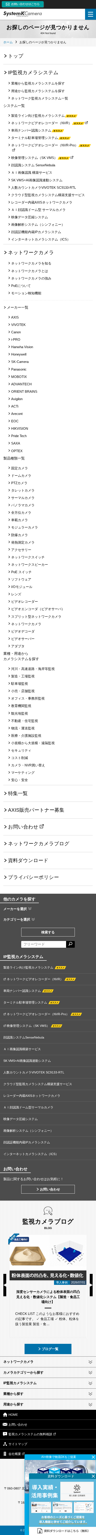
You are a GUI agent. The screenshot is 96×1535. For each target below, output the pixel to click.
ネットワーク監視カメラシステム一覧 (39, 98)
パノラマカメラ (23, 505)
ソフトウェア (21, 579)
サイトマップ (17, 1444)
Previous (4, 1285)
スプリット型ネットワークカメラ (36, 616)
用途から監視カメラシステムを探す (38, 91)
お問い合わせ (23, 827)
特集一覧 (18, 793)
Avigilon (17, 399)
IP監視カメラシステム (33, 72)
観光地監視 (19, 713)
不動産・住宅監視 (24, 721)
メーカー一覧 (17, 307)
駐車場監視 (19, 683)
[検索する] (70, 944)
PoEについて (21, 286)
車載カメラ (19, 520)
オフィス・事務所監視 (28, 698)
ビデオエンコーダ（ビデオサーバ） (38, 609)
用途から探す (13, 1404)
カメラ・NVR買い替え (28, 765)
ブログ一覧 (50, 1349)
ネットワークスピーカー (29, 564)
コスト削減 (19, 758)
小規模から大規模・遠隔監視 (33, 743)
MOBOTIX (19, 377)
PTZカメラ (19, 483)
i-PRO (15, 339)
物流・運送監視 (23, 728)
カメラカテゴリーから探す (23, 1372)
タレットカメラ (23, 490)
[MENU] (90, 14)
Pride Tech (19, 436)
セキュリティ (21, 750)
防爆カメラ (19, 535)
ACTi (14, 406)
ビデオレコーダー (24, 601)
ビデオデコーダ (23, 631)
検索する (48, 932)
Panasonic (19, 369)
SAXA (15, 443)
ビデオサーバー (23, 639)
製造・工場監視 (23, 676)
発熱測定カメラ (23, 542)
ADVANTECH (21, 384)
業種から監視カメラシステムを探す (38, 83)
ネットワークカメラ (31, 252)
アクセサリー (21, 550)
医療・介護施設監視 (26, 735)
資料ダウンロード (28, 860)
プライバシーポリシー (33, 877)
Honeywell (18, 354)
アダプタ (18, 646)
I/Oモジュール (21, 587)
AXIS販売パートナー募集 (36, 810)
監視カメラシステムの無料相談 (30, 1434)
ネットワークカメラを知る (31, 263)
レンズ (16, 594)
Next (91, 1285)
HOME (13, 1414)
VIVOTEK (18, 325)
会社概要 (14, 1454)
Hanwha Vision (22, 347)
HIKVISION (19, 428)
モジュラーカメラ (24, 527)
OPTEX (17, 451)
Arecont (17, 414)
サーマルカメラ (23, 498)
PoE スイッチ (21, 572)
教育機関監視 (21, 706)
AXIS (15, 317)
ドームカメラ (21, 475)
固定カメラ (19, 468)
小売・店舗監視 (23, 691)
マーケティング (23, 772)
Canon (16, 332)
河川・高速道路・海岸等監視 (33, 669)
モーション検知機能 (26, 293)
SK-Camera (20, 362)
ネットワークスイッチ (28, 557)
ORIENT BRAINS (24, 391)
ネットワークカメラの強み (31, 278)
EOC (15, 421)
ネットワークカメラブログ (38, 843)
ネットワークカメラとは (29, 271)
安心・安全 (19, 780)
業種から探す (13, 1394)
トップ (15, 56)
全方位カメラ (21, 512)
